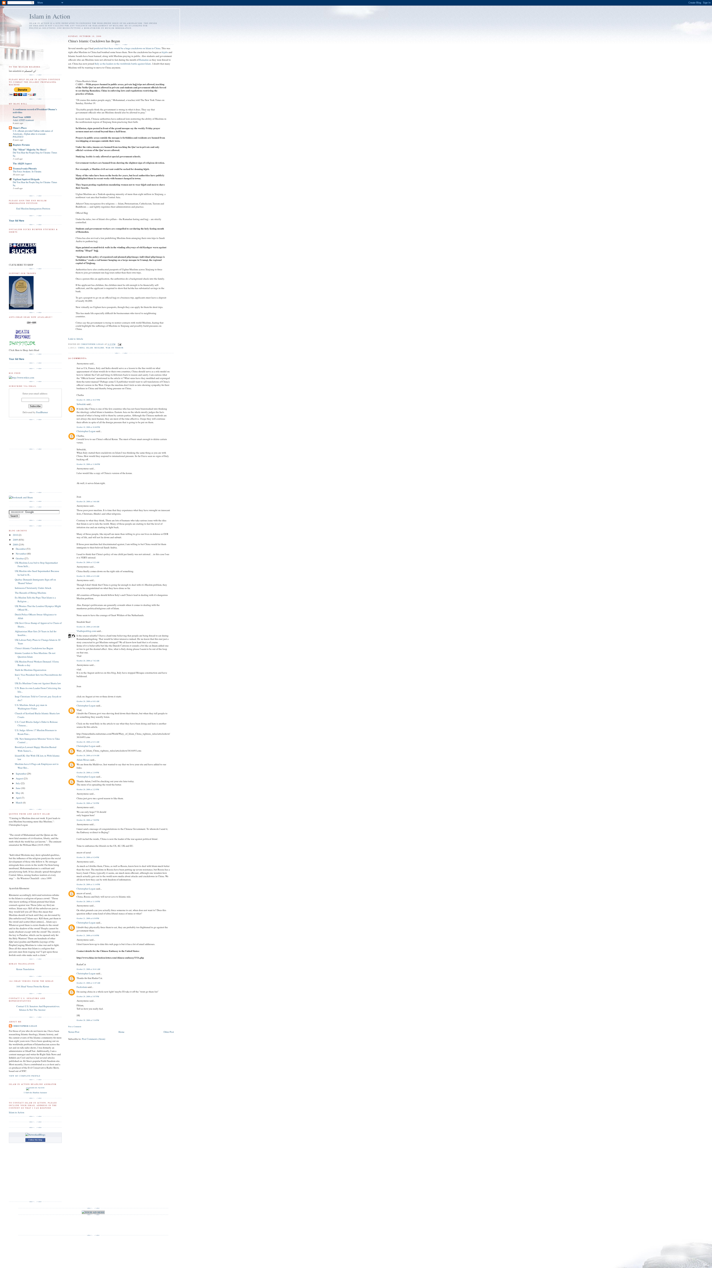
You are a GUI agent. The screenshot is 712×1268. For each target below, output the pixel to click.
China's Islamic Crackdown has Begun (34, 648)
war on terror (114, 347)
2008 (16, 544)
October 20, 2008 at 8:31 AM (88, 742)
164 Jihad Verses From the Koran (32, 986)
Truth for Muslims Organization (30, 670)
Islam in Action (49, 16)
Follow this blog (35, 1140)
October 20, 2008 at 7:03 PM (88, 803)
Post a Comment (74, 1026)
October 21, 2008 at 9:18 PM (88, 935)
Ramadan (144, 59)
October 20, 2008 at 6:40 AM (88, 626)
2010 (16, 535)
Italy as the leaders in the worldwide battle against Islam (123, 63)
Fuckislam (82, 987)
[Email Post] (119, 344)
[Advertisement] (27, 470)
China (81, 347)
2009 (16, 539)
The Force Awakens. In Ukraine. (27, 171)
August (20, 778)
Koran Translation (25, 969)
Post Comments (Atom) (93, 1039)
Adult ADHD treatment (23, 120)
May (18, 793)
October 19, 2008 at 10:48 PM (88, 427)
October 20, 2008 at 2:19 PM (88, 772)
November (21, 553)
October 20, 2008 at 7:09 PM (88, 820)
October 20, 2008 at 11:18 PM (88, 901)
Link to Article (75, 338)
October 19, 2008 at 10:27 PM (88, 399)
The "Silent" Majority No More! (29, 149)
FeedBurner (42, 412)
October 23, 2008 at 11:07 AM (88, 983)
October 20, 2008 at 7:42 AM (88, 660)
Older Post (169, 1032)
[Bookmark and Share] (21, 497)
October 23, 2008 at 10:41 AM (88, 969)
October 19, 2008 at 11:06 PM (88, 464)
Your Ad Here (16, 220)
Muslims (99, 347)
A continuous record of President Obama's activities (35, 110)
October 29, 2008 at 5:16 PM (88, 1020)
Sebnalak (81, 404)
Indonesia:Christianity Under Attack (33, 588)
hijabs (165, 52)
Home (121, 1032)
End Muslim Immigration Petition (33, 208)
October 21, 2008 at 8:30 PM (88, 918)
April (19, 797)
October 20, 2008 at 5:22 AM (88, 562)
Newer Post (73, 1032)
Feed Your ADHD (22, 117)
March (19, 802)
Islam (89, 347)
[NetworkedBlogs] (35, 1134)
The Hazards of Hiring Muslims (30, 592)
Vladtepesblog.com (86, 631)
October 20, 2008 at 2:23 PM (88, 789)
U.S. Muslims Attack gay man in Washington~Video (31, 706)
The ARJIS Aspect (22, 163)
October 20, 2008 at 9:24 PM (88, 857)
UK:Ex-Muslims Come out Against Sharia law (38, 683)
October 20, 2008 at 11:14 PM (88, 884)
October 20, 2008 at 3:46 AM (88, 501)
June (18, 788)
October (20, 558)
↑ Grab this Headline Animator (35, 1092)
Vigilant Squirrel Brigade (26, 179)
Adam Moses (83, 759)
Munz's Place (20, 127)
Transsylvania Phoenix (25, 168)
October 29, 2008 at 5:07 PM (88, 996)
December (21, 548)
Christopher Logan (86, 431)
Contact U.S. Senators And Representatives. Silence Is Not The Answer (38, 1008)
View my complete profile (24, 1076)
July (18, 783)
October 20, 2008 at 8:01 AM (88, 701)
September (21, 773)
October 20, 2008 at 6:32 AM (88, 576)
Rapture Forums (21, 144)
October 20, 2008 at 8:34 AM (88, 755)
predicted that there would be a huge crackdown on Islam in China (127, 48)
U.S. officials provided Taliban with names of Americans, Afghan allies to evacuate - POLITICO (33, 133)
